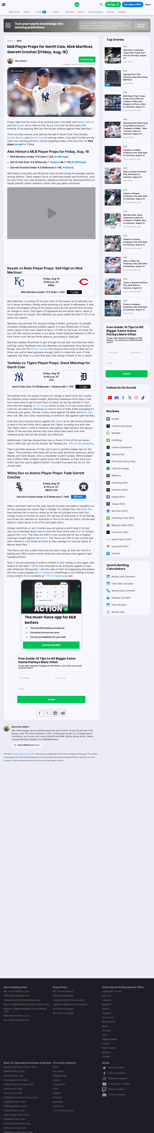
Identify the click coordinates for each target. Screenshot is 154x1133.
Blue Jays (87, 412)
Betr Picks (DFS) (120, 511)
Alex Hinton (21, 61)
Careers (56, 1080)
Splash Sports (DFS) (121, 539)
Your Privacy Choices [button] (63, 1110)
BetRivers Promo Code (15, 1128)
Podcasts (57, 1097)
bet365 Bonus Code (13, 1075)
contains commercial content (23, 754)
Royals (20, 125)
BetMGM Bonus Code (14, 1071)
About (56, 1067)
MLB (19, 40)
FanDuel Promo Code (14, 1110)
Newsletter (58, 1101)
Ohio (104, 1035)
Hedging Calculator (121, 597)
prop (18, 144)
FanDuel (67, 167)
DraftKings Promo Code (15, 1106)
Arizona (105, 1008)
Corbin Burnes (15, 137)
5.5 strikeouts (46, 572)
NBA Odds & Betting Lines (16, 995)
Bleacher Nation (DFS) (122, 525)
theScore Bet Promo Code (16, 1114)
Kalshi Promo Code (13, 1088)
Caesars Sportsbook (122, 447)
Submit (51, 699)
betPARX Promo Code (14, 1119)
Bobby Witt (84, 122)
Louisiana (106, 1000)
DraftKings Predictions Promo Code (21, 1097)
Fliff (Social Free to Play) (124, 461)
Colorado (106, 1013)
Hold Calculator (119, 604)
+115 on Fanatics (54, 575)
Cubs (23, 534)
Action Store (59, 1084)
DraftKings (60, 156)
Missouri (106, 1052)
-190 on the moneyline (80, 443)
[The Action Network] (77, 4)
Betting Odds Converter (123, 590)
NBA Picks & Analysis (63, 995)
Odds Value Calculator (122, 583)
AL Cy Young (40, 405)
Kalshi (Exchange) (120, 468)
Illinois (105, 1026)
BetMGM (116, 433)
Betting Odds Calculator (123, 576)
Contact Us (58, 1106)
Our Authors (59, 1071)
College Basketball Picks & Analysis (70, 1004)
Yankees (55, 162)
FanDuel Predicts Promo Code (18, 1084)
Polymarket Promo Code (15, 1080)
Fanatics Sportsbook (122, 426)
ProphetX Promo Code (14, 1101)
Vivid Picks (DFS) (120, 532)
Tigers (59, 421)
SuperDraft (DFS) (120, 546)
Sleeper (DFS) (118, 504)
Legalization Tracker (112, 991)
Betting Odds (118, 612)
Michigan (106, 1030)
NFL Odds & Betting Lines (16, 991)
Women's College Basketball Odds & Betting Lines (25, 1009)
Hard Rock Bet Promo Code (17, 1123)
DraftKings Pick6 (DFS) (123, 518)
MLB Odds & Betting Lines (16, 1015)
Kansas (105, 1043)
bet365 (115, 419)
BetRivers (116, 475)
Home (10, 40)
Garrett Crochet (39, 137)
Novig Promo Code (13, 1093)
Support (56, 1093)
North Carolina (109, 1048)
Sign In (148, 4)
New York (106, 995)
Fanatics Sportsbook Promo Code (20, 1067)
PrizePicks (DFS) (120, 489)
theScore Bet (118, 454)
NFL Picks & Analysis (63, 991)
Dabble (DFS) (118, 497)
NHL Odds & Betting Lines (16, 1020)
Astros (44, 537)
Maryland (106, 1004)
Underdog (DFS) (120, 482)
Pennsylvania (108, 1021)
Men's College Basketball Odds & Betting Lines (26, 1004)
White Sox (86, 509)
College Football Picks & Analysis (69, 1000)
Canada (106, 1056)
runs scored (40, 348)
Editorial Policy (60, 1075)
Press (55, 1088)
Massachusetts (109, 1039)
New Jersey (108, 1017)
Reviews (112, 411)
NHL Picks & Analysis (63, 1013)
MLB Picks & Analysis (63, 1008)
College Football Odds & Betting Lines (22, 1000)
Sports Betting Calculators (117, 567)
